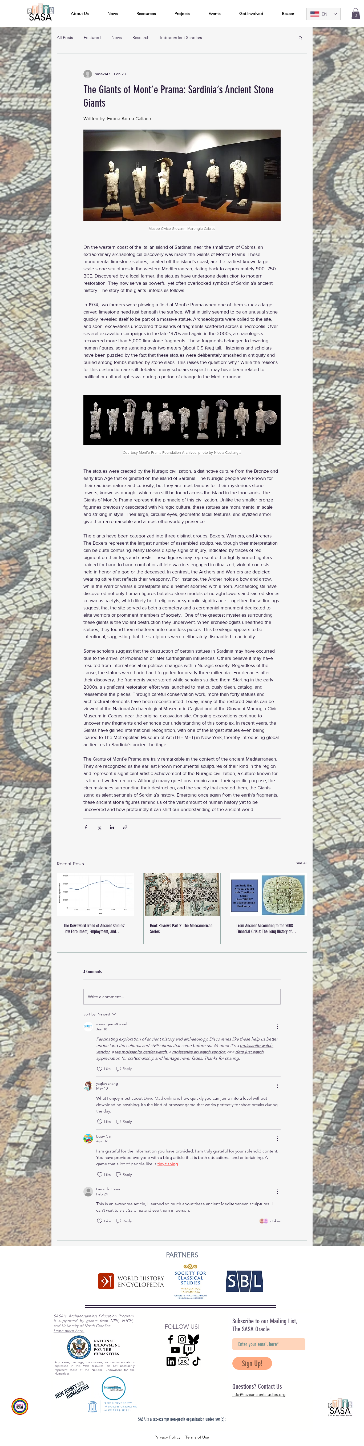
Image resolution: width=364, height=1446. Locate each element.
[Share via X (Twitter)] (99, 827)
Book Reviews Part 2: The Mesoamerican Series (181, 928)
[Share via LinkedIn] (112, 827)
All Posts (65, 37)
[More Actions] (277, 1026)
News (116, 37)
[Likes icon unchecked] (99, 1069)
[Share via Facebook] (85, 827)
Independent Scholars (181, 37)
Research (140, 37)
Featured (92, 37)
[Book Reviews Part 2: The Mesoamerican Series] (182, 894)
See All (301, 863)
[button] (355, 13)
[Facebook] (170, 1339)
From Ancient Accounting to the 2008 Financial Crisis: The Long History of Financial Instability (264, 928)
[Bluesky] (193, 1339)
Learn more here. (69, 1330)
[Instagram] (182, 1339)
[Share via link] (125, 827)
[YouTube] (175, 1350)
